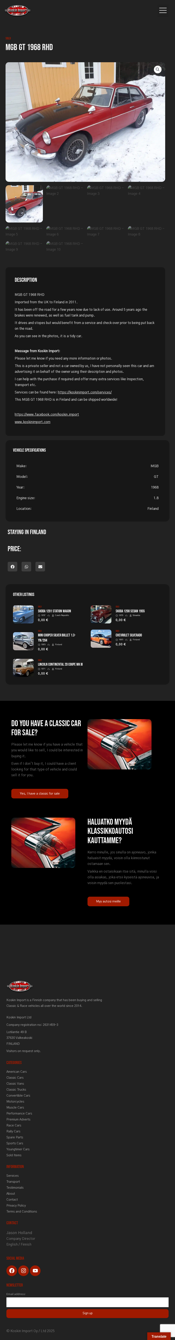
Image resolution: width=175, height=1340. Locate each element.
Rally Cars (13, 1131)
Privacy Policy (16, 1205)
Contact (12, 1199)
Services (12, 1175)
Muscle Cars (15, 1107)
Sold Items (13, 1155)
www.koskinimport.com (32, 422)
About (10, 1193)
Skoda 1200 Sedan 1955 (130, 611)
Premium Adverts (18, 1119)
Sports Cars (14, 1143)
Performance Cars (19, 1113)
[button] (163, 10)
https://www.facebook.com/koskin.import (47, 414)
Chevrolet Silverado (129, 635)
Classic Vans (15, 1083)
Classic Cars (14, 1077)
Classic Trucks (16, 1089)
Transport (13, 1181)
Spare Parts (14, 1137)
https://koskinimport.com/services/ (85, 392)
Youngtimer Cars (17, 1149)
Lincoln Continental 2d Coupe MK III (60, 664)
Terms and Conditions (21, 1211)
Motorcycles (15, 1101)
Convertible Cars (18, 1095)
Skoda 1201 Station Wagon (54, 611)
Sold (8, 38)
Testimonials (14, 1187)
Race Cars (13, 1125)
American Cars (16, 1071)
